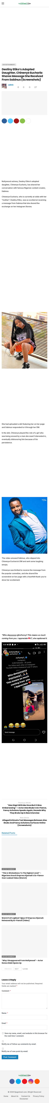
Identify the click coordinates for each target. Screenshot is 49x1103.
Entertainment (9, 64)
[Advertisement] (24, 34)
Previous (8, 969)
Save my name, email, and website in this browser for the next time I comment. (26, 1034)
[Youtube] (24, 1081)
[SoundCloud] (37, 1081)
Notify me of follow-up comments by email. (19, 1044)
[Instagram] (30, 1081)
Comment (6, 991)
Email (5, 1023)
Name (5, 1013)
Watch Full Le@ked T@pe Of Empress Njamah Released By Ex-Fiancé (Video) (23, 919)
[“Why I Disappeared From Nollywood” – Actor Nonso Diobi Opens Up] (24, 941)
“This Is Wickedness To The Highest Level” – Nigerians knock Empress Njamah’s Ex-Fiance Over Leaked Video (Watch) (23, 875)
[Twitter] (18, 1081)
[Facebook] (12, 1081)
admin (10, 85)
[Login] (45, 3)
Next (17, 969)
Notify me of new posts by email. (15, 1051)
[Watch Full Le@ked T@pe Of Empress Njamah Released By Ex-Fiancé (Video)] (24, 899)
